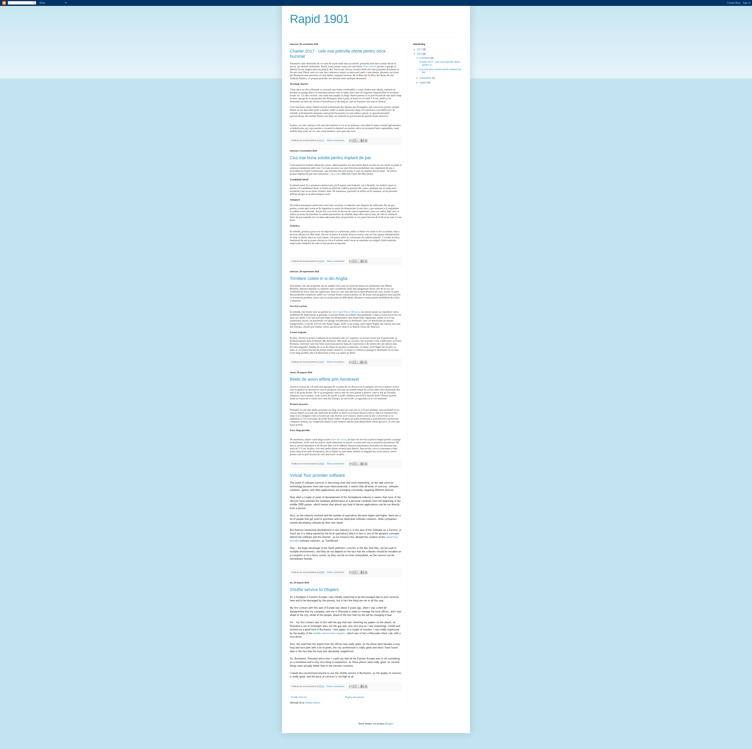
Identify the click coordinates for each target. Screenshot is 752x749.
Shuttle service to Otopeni (314, 589)
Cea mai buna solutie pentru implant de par (330, 157)
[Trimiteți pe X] (358, 141)
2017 (420, 49)
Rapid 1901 (319, 18)
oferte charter (370, 66)
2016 (420, 54)
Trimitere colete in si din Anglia (318, 278)
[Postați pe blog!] (355, 141)
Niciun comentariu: (336, 140)
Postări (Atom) (312, 702)
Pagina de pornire (354, 697)
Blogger (389, 723)
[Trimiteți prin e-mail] (351, 141)
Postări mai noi (299, 697)
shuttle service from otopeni (329, 633)
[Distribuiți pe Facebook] (362, 141)
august (423, 82)
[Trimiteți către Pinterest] (366, 141)
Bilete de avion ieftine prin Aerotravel (324, 379)
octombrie (425, 58)
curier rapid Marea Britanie (345, 311)
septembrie (425, 78)
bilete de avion (338, 439)
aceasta (337, 173)
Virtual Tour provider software (317, 475)
